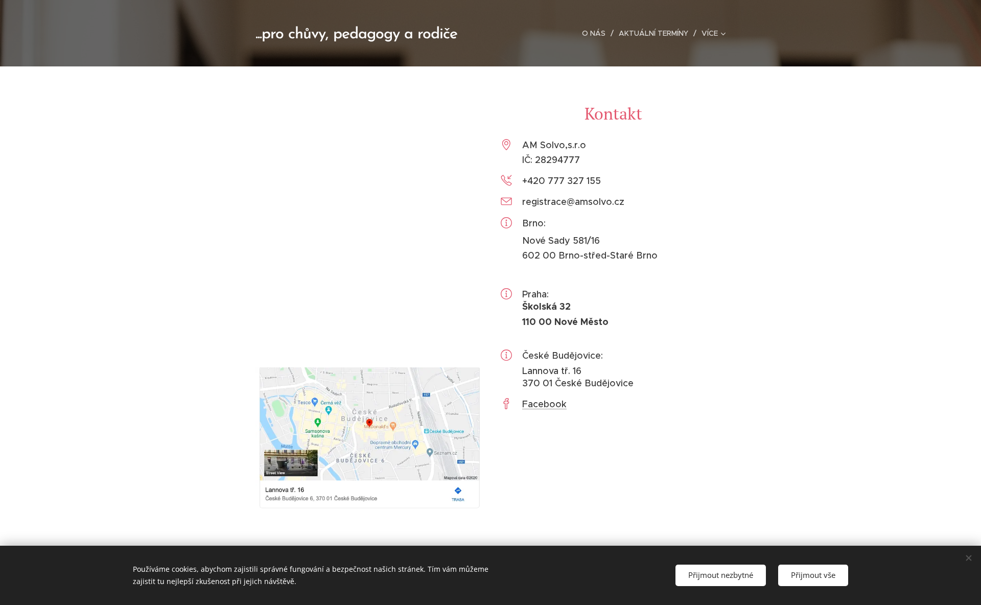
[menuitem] (596, 33)
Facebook (544, 404)
